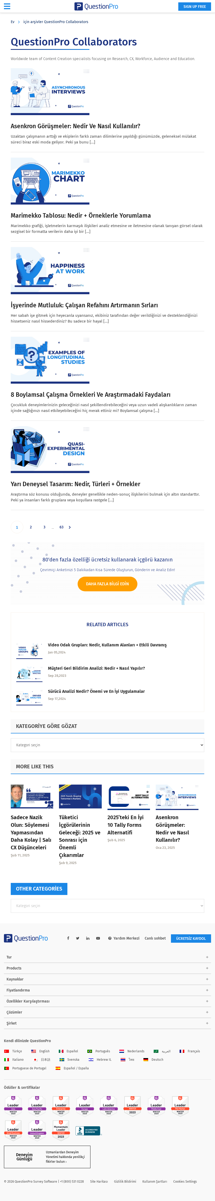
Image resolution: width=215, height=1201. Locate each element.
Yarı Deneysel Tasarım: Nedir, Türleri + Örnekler (75, 484)
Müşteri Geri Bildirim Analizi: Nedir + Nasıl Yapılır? (96, 668)
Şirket (12, 1023)
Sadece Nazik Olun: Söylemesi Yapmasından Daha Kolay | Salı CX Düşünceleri (31, 832)
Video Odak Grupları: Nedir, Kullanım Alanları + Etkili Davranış (107, 644)
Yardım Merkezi (126, 938)
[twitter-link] (77, 938)
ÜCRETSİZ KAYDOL (191, 938)
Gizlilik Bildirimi (125, 1181)
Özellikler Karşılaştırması (28, 1001)
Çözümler (14, 1012)
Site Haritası (99, 1181)
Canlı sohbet (155, 938)
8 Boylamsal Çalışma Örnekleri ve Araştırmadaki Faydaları (90, 394)
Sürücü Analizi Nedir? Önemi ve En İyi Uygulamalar (96, 691)
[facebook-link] (68, 938)
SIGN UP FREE (195, 6)
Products (14, 968)
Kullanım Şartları (154, 1181)
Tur (9, 957)
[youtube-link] (98, 938)
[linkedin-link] (87, 938)
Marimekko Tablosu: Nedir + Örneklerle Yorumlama (81, 215)
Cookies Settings (185, 1181)
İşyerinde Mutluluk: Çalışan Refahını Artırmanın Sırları (84, 305)
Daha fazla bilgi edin (107, 583)
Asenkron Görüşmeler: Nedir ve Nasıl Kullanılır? (75, 126)
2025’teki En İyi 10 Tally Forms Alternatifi (126, 825)
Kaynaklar (15, 979)
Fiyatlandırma (18, 990)
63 (63, 529)
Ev (12, 22)
